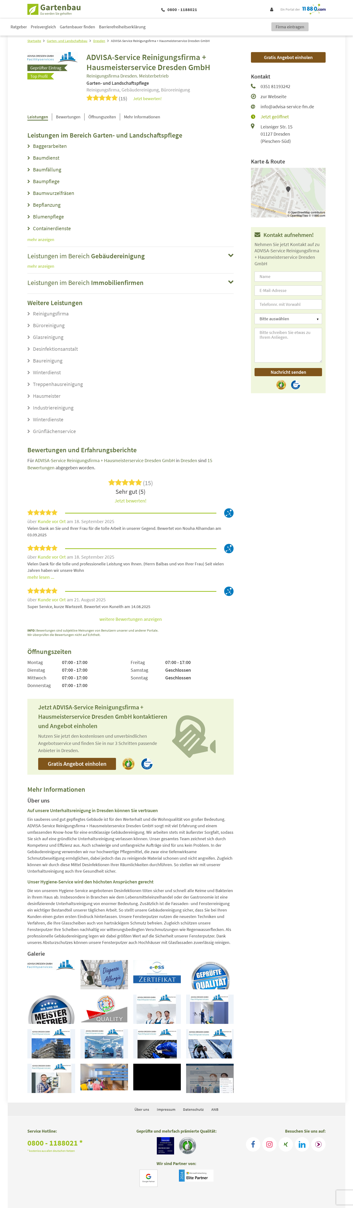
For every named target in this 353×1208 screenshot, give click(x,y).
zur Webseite (273, 96)
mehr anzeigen (40, 239)
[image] (51, 974)
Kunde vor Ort (52, 521)
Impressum (166, 1109)
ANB (215, 1109)
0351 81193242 (275, 86)
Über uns (141, 1109)
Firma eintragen (290, 27)
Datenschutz (193, 1109)
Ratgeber (19, 27)
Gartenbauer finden (77, 27)
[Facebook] (253, 1144)
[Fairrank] (318, 1144)
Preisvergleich (43, 27)
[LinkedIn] (302, 1144)
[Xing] (286, 1144)
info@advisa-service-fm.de (287, 106)
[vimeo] (104, 1078)
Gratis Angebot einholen (77, 763)
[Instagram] (269, 1144)
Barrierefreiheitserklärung (122, 27)
